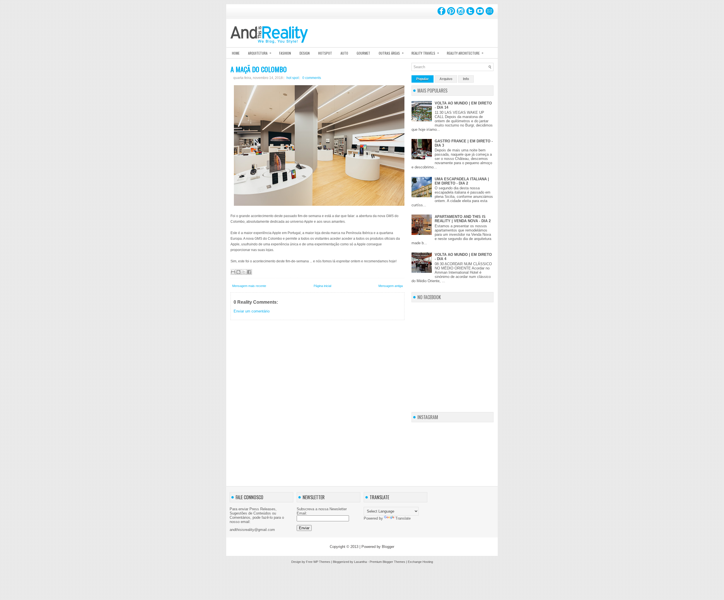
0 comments (311, 78)
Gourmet (363, 53)
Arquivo (445, 79)
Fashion (285, 53)
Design (304, 53)
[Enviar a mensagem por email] (233, 272)
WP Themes (321, 561)
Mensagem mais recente (249, 286)
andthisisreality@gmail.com (252, 530)
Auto (344, 53)
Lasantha (360, 561)
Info (466, 79)
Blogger (388, 547)
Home (236, 53)
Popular (422, 79)
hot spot (292, 78)
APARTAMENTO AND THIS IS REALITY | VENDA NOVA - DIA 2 (463, 219)
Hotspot (325, 53)
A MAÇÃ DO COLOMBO (258, 69)
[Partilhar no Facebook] (249, 272)
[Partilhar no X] (244, 272)
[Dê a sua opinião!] (238, 272)
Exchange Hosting (420, 561)
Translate (403, 518)
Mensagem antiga (390, 286)
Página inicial (322, 286)
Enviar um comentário (252, 311)
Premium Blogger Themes (387, 561)
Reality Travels (425, 52)
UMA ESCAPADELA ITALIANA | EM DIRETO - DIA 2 (462, 181)
